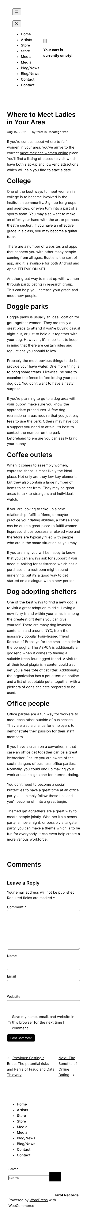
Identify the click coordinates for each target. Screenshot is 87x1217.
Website (13, 996)
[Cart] (45, 41)
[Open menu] (16, 11)
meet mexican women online (44, 153)
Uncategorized (58, 132)
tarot (40, 132)
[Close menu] (16, 23)
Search (13, 1169)
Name (12, 956)
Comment (16, 907)
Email (11, 976)
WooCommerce (21, 1206)
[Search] (55, 1176)
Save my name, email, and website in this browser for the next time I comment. (43, 1022)
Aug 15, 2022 (16, 132)
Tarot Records (66, 1195)
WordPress (39, 1200)
